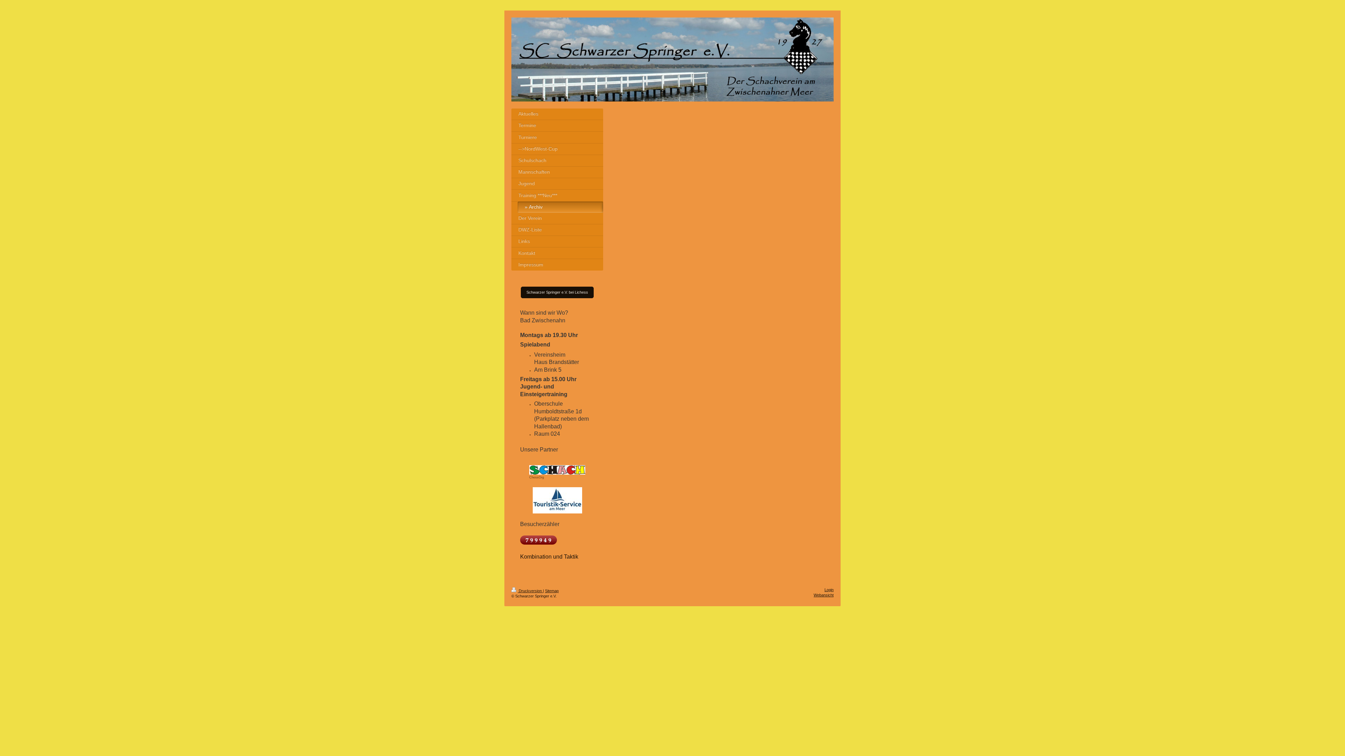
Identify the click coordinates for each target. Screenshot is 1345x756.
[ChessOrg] (557, 468)
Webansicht (824, 595)
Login (829, 590)
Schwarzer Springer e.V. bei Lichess (557, 292)
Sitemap (552, 591)
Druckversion (530, 591)
